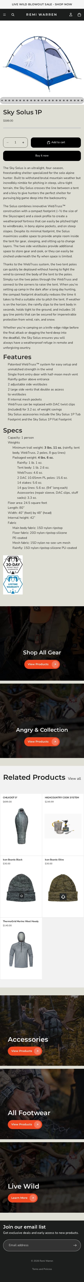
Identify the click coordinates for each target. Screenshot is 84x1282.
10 (35, 100)
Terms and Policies (42, 1269)
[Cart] (79, 14)
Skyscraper (16, 216)
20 (71, 100)
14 (49, 100)
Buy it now (42, 155)
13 (45, 100)
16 (56, 100)
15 (53, 100)
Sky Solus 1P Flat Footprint (52, 419)
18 (63, 100)
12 (42, 100)
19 (67, 100)
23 (82, 100)
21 (74, 100)
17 (60, 100)
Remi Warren (46, 1260)
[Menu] (4, 14)
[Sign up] (75, 1245)
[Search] (13, 14)
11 (38, 100)
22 (78, 100)
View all (74, 778)
